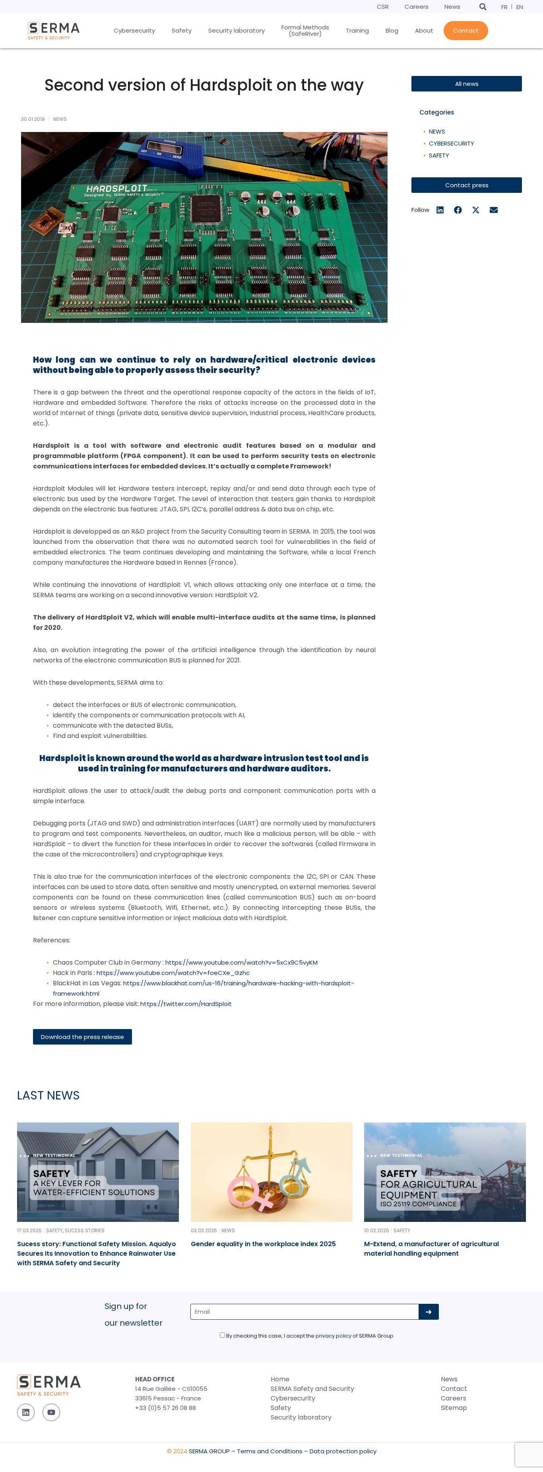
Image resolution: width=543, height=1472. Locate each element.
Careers (417, 6)
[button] (482, 6)
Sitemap (454, 1407)
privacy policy (333, 1336)
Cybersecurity (451, 143)
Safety (439, 155)
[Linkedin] (26, 1412)
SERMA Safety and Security (312, 1388)
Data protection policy (343, 1451)
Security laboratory (301, 1417)
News (452, 6)
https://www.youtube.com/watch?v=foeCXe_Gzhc (173, 973)
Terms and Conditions (270, 1451)
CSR (383, 6)
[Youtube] (51, 1412)
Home (280, 1379)
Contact (454, 1388)
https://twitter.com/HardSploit (186, 1004)
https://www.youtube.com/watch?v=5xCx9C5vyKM (241, 962)
